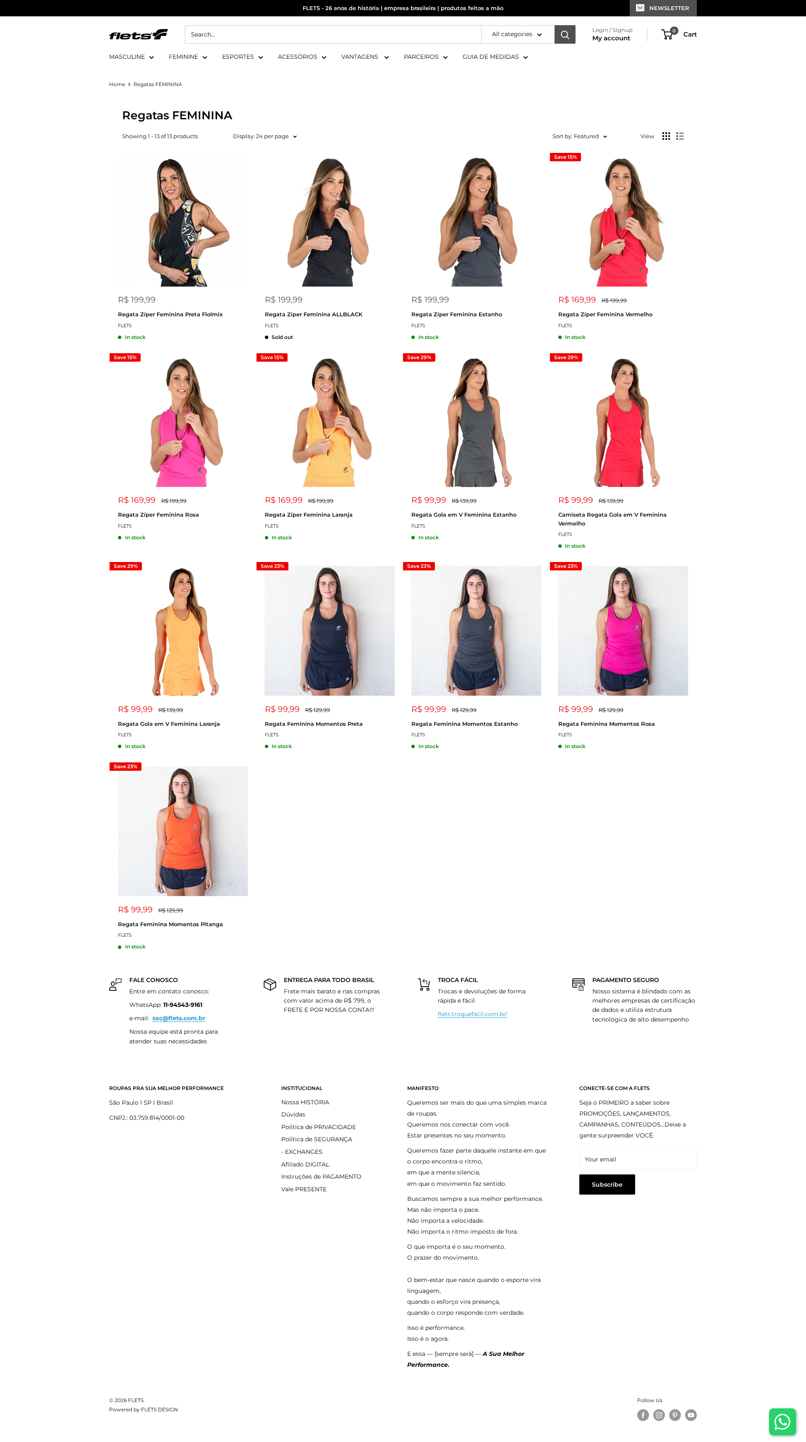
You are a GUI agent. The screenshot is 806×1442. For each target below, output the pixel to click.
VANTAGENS (360, 57)
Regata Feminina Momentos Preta (314, 723)
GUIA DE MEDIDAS (491, 57)
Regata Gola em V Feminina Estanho (463, 514)
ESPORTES (238, 57)
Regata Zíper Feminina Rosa (158, 514)
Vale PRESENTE (304, 1189)
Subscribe (607, 1184)
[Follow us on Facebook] (643, 1415)
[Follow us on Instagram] (659, 1415)
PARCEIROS (421, 57)
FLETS (125, 325)
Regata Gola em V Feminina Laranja (169, 723)
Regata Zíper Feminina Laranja (309, 514)
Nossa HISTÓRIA (305, 1102)
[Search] (565, 34)
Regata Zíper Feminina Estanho (456, 314)
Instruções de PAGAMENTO (321, 1176)
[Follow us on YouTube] (691, 1415)
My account (611, 38)
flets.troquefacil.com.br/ (473, 1014)
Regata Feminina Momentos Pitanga (170, 924)
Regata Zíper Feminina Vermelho (605, 314)
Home (117, 84)
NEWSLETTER (669, 8)
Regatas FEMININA (157, 84)
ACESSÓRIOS (297, 57)
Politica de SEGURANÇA (316, 1139)
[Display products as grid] (666, 136)
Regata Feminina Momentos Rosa (606, 723)
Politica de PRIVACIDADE (318, 1127)
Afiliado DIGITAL (305, 1164)
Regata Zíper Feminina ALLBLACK (313, 314)
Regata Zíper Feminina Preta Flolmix (170, 314)
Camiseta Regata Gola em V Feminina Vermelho (612, 518)
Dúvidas (293, 1114)
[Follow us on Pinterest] (675, 1415)
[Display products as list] (680, 136)
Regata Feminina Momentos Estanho (464, 723)
